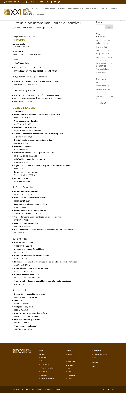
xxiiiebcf (18, 27)
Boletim (95, 358)
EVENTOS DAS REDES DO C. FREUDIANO (70, 9)
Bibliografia (44, 375)
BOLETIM (114, 9)
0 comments (49, 27)
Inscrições (95, 362)
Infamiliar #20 (101, 47)
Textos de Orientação (104, 96)
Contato (95, 366)
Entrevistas (44, 371)
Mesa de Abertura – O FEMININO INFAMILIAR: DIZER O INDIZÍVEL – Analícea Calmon (104, 63)
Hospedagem (71, 375)
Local (69, 368)
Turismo (70, 379)
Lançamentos (71, 361)
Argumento (44, 357)
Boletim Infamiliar (103, 89)
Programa (43, 361)
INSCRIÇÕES (30, 15)
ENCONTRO (35, 9)
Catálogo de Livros (73, 358)
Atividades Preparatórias (47, 379)
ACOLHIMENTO (91, 9)
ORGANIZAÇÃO (50, 9)
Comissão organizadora (100, 354)
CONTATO (40, 15)
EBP (27, 9)
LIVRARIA (105, 9)
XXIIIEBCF (38, 27)
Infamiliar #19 (101, 73)
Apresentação (71, 354)
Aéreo (69, 371)
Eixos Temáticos (45, 364)
